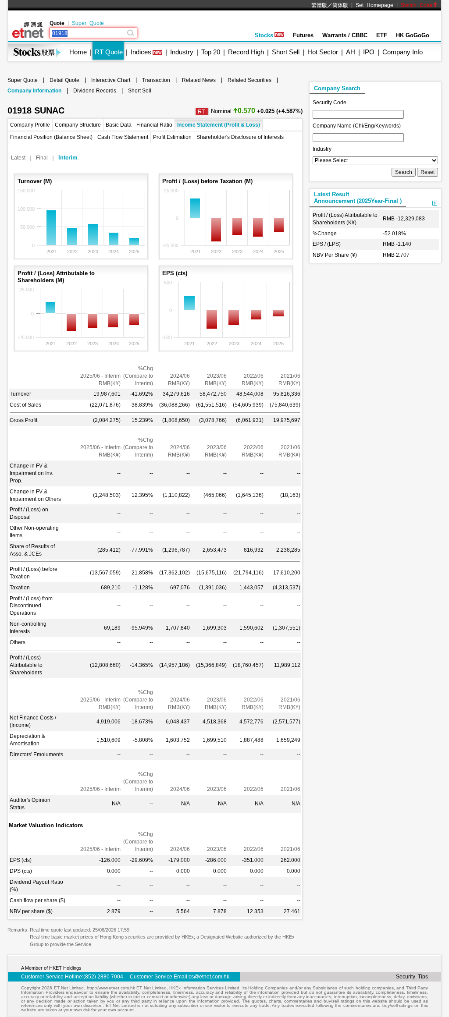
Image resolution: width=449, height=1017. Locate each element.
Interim (68, 157)
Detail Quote (64, 80)
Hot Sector (322, 52)
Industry (181, 52)
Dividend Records (94, 91)
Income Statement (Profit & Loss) (218, 125)
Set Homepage (374, 5)
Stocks (264, 35)
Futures (303, 35)
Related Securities (249, 80)
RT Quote (109, 52)
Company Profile (30, 125)
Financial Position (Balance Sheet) (51, 137)
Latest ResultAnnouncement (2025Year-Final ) (358, 197)
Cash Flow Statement (122, 137)
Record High (246, 52)
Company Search (337, 88)
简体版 (340, 5)
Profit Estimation (172, 137)
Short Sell (285, 52)
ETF (381, 35)
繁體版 (319, 5)
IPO (368, 52)
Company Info (402, 52)
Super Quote (88, 23)
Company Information (34, 91)
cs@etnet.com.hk (209, 977)
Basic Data (119, 125)
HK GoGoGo (412, 35)
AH (350, 52)
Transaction (156, 80)
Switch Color (417, 5)
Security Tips (412, 977)
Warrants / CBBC (344, 35)
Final (42, 158)
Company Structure (78, 125)
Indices (141, 52)
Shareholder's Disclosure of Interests (240, 137)
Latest (18, 158)
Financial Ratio (154, 125)
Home (78, 52)
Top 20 (210, 52)
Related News (199, 80)
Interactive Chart (110, 80)
